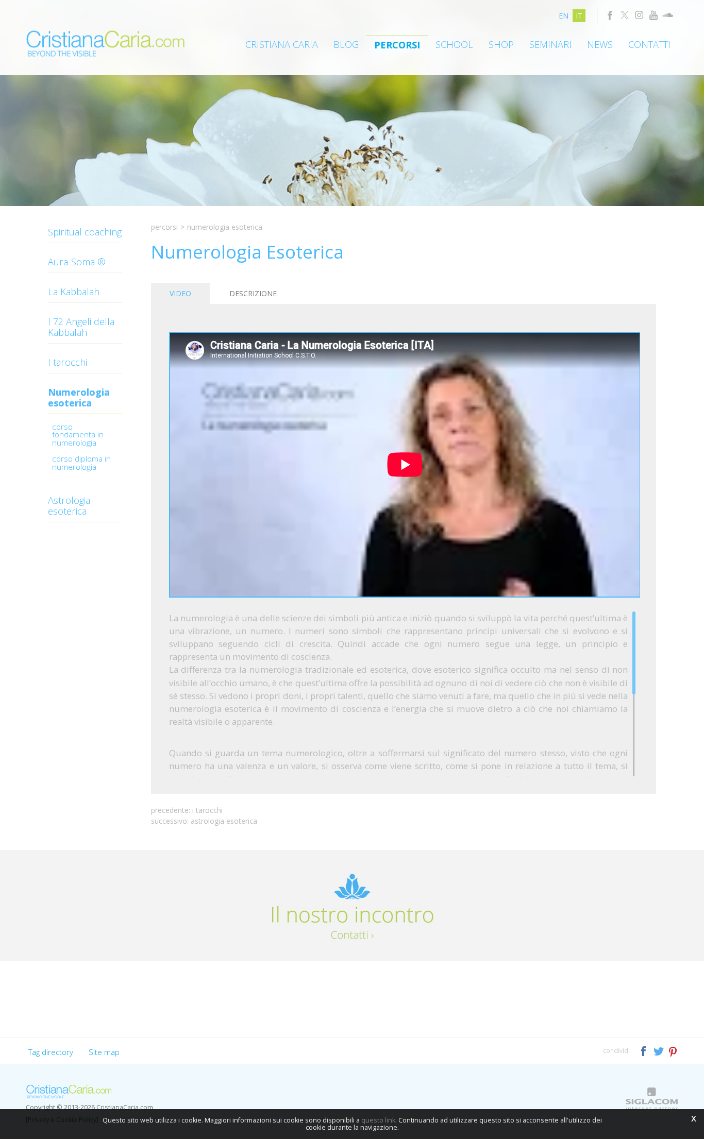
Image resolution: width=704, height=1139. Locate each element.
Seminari (550, 44)
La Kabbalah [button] (73, 291)
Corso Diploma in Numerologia (81, 463)
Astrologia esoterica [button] (69, 505)
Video (180, 293)
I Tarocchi (207, 810)
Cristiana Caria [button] (281, 44)
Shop (501, 44)
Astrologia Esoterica (224, 821)
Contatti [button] (649, 44)
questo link (378, 1120)
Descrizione (253, 293)
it (579, 16)
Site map (104, 1052)
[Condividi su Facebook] (644, 1050)
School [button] (454, 44)
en (563, 16)
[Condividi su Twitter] (659, 1050)
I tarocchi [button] (67, 362)
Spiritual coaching (85, 232)
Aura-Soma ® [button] (77, 262)
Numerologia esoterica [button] (79, 397)
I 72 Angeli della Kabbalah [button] (81, 326)
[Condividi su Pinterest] (673, 1050)
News (600, 44)
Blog (346, 44)
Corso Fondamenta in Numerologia (78, 435)
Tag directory (50, 1052)
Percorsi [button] (397, 45)
